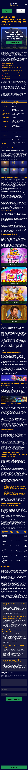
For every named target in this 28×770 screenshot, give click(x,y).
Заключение (6, 78)
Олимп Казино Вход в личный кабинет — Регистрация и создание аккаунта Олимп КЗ (13, 72)
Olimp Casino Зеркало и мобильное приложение (12, 68)
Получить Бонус (14, 42)
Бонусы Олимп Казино (8, 63)
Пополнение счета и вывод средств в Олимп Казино (12, 75)
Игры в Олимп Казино (8, 65)
